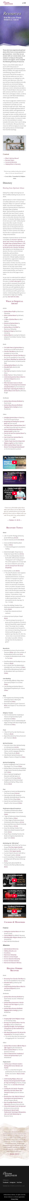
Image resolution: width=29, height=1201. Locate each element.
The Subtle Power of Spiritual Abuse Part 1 (15, 425)
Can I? (5, 941)
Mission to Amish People (11, 957)
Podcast (17, 793)
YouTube (11, 847)
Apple (16, 847)
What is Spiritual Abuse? (10, 315)
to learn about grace (15, 281)
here (21, 654)
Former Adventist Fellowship (12, 959)
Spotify (20, 847)
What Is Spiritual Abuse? (12, 158)
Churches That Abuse (9, 351)
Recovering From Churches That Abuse (14, 355)
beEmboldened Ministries (11, 949)
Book (22, 540)
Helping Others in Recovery (13, 164)
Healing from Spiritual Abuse (11, 931)
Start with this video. (13, 297)
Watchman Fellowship (10, 955)
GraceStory (7, 953)
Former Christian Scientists (11, 961)
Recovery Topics (9, 160)
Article (16, 538)
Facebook (5, 1182)
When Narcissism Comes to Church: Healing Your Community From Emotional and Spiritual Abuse (15, 385)
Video (10, 545)
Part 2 (8, 427)
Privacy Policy (14, 1199)
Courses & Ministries (11, 162)
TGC (11, 851)
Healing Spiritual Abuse (10, 365)
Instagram (12, 1182)
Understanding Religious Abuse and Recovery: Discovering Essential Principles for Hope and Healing (14, 1081)
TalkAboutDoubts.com (10, 951)
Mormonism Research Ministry (12, 962)
